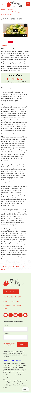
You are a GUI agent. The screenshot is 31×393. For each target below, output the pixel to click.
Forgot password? (9, 343)
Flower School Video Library (10, 12)
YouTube (4, 45)
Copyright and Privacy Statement (12, 360)
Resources (10, 9)
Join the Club (7, 345)
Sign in (22, 344)
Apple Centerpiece (7, 14)
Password (7, 334)
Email (5, 326)
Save (11, 42)
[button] (28, 4)
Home (3, 9)
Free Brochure (11, 292)
